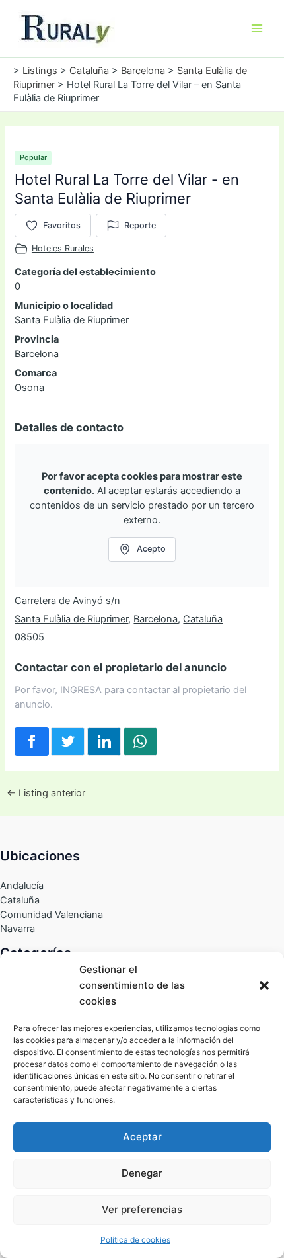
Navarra (17, 929)
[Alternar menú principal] (257, 28)
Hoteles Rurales (63, 248)
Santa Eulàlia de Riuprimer (71, 619)
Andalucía (22, 886)
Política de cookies (135, 1240)
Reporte (140, 225)
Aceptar (142, 1136)
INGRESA (81, 690)
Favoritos (62, 225)
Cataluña (203, 619)
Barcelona (155, 619)
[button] (264, 985)
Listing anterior (46, 793)
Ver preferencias (142, 1209)
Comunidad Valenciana (51, 915)
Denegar (142, 1173)
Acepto (151, 549)
